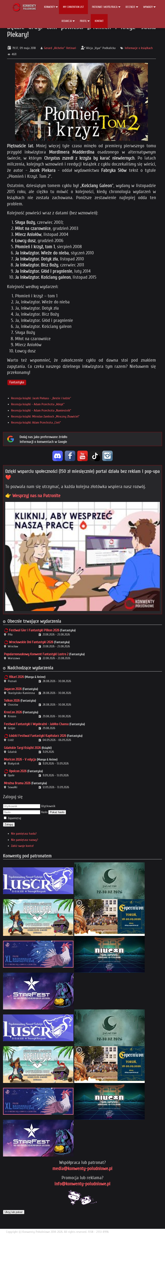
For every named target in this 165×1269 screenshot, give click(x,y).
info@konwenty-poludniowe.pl (82, 1183)
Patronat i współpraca (105, 6)
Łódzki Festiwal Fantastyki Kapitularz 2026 (37, 736)
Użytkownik (48, 806)
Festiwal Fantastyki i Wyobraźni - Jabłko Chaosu (36, 724)
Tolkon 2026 (12, 700)
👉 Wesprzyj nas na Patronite (33, 495)
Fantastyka (16, 382)
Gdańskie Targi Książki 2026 (22, 748)
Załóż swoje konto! (22, 846)
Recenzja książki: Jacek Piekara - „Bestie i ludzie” (41, 398)
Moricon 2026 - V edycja (20, 759)
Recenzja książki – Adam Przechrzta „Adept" (37, 404)
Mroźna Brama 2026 (17, 783)
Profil (83, 21)
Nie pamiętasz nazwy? (24, 840)
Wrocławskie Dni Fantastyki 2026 (31, 642)
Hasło (44, 812)
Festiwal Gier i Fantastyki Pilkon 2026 (34, 630)
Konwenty (49, 6)
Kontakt (99, 21)
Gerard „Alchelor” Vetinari (60, 48)
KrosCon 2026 (13, 712)
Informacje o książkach (139, 48)
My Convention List (73, 6)
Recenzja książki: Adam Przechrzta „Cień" (36, 422)
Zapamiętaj (14, 818)
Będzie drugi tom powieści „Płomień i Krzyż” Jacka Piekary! (81, 31)
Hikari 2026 (16, 677)
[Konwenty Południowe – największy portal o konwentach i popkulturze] (24, 7)
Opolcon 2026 (18, 771)
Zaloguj (9, 824)
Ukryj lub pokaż (14, 1212)
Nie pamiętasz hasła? (24, 833)
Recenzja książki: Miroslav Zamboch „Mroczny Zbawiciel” (45, 416)
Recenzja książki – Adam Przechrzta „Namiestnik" (41, 410)
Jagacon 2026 (13, 689)
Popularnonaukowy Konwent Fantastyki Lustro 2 (36, 654)
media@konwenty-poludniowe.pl (82, 1168)
